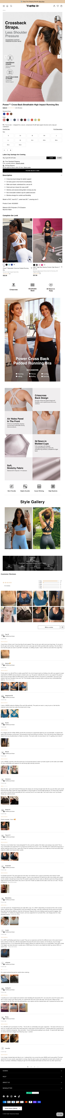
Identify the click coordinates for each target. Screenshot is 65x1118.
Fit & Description (57, 129)
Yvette (7, 1113)
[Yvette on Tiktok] (19, 1096)
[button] (61, 6)
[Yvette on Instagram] (11, 1096)
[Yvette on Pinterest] (8, 1096)
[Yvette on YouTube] (15, 1096)
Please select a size (32, 170)
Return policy (27, 167)
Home (4, 10)
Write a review (49, 627)
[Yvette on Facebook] (4, 1096)
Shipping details (20, 163)
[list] (32, 57)
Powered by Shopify (14, 1113)
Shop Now (42, 1)
